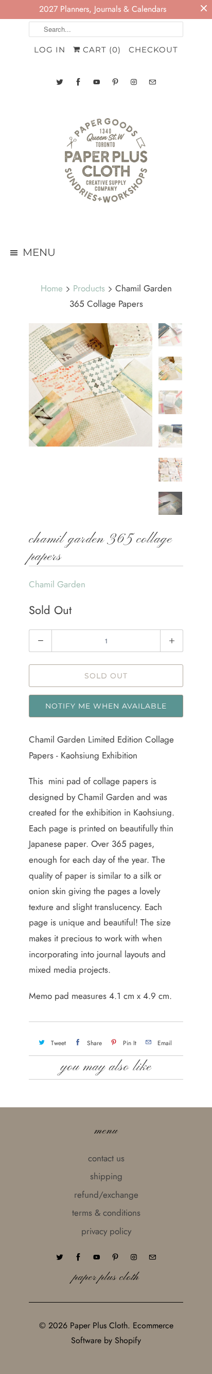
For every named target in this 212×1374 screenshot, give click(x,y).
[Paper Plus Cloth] (106, 164)
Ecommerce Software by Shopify (122, 1333)
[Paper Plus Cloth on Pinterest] (115, 82)
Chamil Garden (57, 584)
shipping (106, 1176)
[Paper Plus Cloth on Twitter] (59, 82)
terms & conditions (106, 1212)
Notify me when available (106, 706)
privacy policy (106, 1231)
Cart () (100, 49)
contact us (106, 1158)
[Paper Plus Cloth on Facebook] (78, 82)
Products (89, 288)
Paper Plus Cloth (99, 1325)
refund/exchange (106, 1195)
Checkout (153, 49)
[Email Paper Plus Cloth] (152, 82)
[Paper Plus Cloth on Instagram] (133, 82)
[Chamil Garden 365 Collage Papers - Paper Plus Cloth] (90, 385)
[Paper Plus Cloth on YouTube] (96, 82)
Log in (49, 49)
